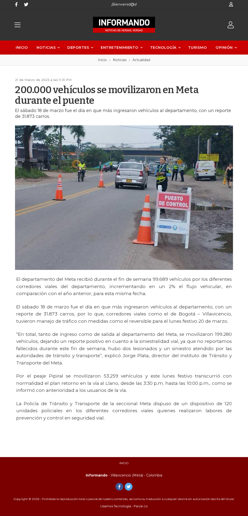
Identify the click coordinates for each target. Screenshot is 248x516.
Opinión (224, 47)
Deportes (78, 47)
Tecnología (163, 47)
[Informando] (124, 24)
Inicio (22, 47)
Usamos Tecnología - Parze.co (124, 506)
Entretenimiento (120, 47)
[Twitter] (26, 4)
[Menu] (17, 24)
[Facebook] (16, 4)
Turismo (197, 47)
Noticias (46, 47)
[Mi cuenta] (231, 4)
